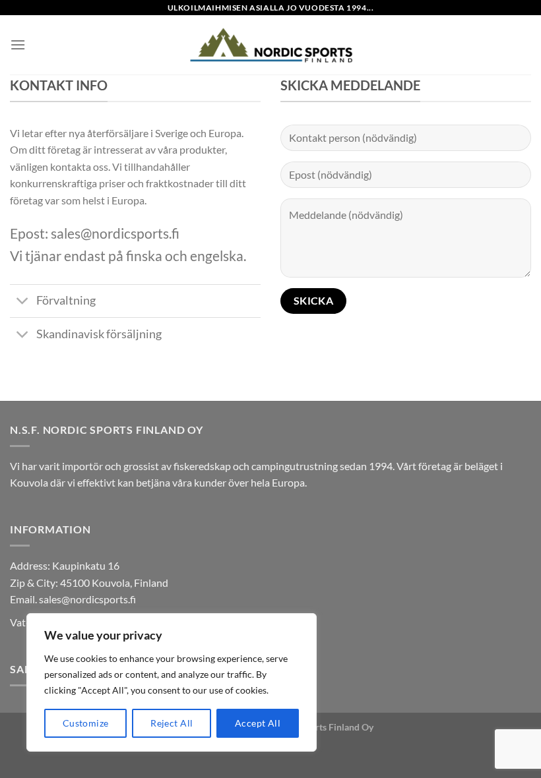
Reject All (171, 723)
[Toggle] (23, 302)
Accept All (257, 723)
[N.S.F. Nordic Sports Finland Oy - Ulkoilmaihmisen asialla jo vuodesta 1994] (270, 45)
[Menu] (18, 44)
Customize (86, 723)
